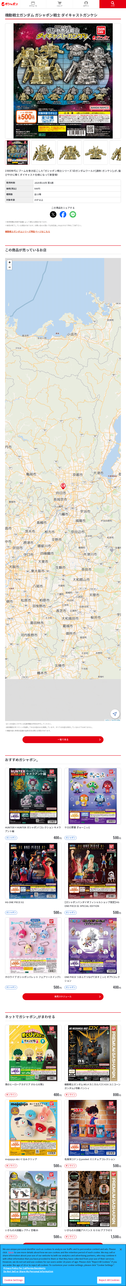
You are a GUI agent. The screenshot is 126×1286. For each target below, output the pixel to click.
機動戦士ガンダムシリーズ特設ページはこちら (27, 231)
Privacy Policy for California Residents (24, 1268)
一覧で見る (63, 739)
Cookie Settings (13, 1280)
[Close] (120, 1249)
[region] (63, 1265)
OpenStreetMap (115, 720)
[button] (63, 486)
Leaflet (107, 720)
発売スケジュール (63, 996)
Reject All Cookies (109, 1280)
